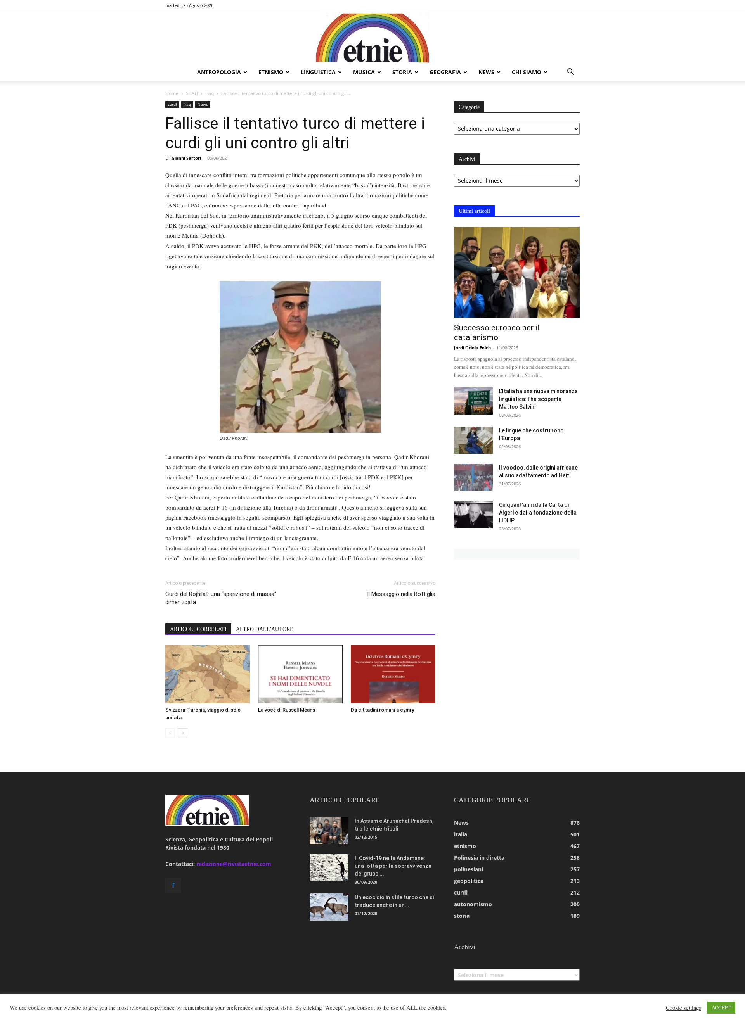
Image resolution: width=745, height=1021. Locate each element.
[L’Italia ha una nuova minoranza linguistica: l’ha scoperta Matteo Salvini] (473, 401)
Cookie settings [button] (683, 1007)
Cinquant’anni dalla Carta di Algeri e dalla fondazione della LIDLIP (538, 512)
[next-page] (182, 733)
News (203, 104)
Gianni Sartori (186, 158)
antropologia (219, 72)
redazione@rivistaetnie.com (233, 863)
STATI (192, 93)
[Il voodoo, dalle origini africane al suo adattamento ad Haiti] (473, 477)
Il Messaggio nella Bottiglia (401, 594)
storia (402, 72)
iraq (209, 93)
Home (171, 93)
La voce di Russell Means (286, 710)
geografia (445, 72)
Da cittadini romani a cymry (382, 710)
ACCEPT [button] (721, 1007)
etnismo (270, 72)
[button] (570, 72)
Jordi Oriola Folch (472, 348)
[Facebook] (173, 885)
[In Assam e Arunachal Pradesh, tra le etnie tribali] (329, 830)
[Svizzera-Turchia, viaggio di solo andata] (207, 674)
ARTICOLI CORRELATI (198, 629)
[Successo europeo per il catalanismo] (517, 272)
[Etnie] (372, 37)
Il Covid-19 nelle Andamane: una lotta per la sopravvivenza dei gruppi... (393, 866)
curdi (172, 104)
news (486, 72)
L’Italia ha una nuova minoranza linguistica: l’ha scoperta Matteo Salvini (538, 399)
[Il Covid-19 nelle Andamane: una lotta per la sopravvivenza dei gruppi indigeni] (329, 867)
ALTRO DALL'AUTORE (264, 629)
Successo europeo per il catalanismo (496, 332)
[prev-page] (170, 733)
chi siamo (526, 72)
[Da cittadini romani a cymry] (393, 674)
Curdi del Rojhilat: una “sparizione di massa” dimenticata (220, 598)
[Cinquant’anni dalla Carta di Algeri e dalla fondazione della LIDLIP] (473, 514)
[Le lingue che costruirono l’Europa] (473, 440)
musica (364, 72)
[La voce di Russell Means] (300, 674)
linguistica (318, 72)
